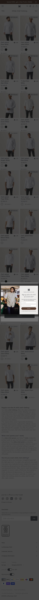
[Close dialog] (37, 287)
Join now (28, 308)
